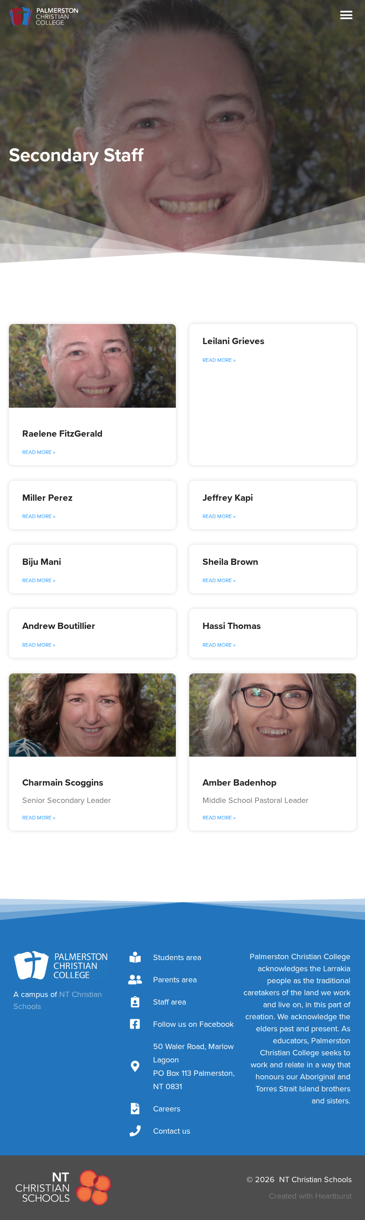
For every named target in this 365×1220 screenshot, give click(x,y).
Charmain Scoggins (62, 782)
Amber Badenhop (239, 782)
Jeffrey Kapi (228, 497)
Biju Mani (41, 561)
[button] (346, 15)
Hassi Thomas (232, 625)
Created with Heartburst (310, 1196)
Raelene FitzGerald (62, 433)
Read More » (38, 452)
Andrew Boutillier (58, 625)
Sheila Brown (230, 561)
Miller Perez (47, 497)
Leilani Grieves (233, 341)
